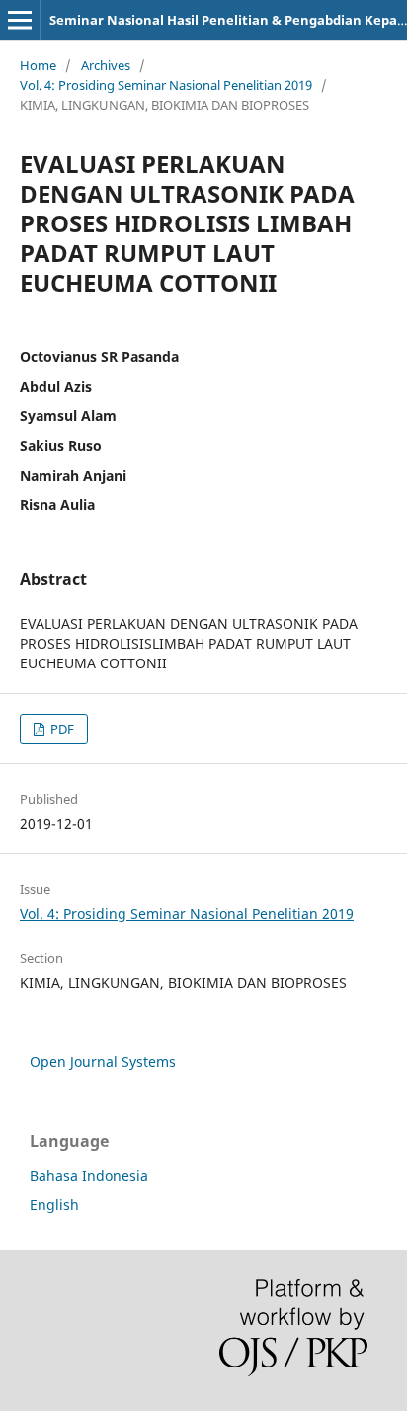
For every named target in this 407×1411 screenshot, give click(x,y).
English (54, 1204)
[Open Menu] (20, 20)
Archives (105, 65)
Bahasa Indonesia (89, 1175)
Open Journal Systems (103, 1061)
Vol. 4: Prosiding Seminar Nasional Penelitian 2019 (166, 85)
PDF (60, 729)
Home (38, 65)
